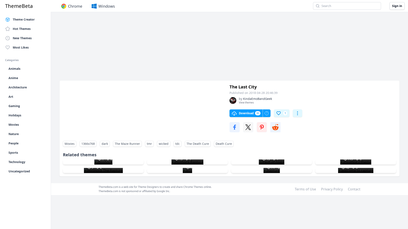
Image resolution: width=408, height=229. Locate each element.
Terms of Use (305, 189)
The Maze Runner (127, 144)
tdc (177, 144)
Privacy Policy (332, 189)
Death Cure (224, 144)
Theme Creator (24, 19)
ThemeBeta (19, 6)
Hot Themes (22, 29)
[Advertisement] (187, 48)
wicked (164, 144)
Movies (70, 144)
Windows (106, 6)
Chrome (75, 6)
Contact (354, 189)
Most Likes (21, 47)
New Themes (22, 38)
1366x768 (88, 144)
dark (105, 144)
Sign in (397, 6)
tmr (149, 144)
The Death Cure (198, 144)
